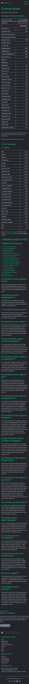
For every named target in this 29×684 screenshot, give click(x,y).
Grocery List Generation (6, 644)
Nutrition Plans (4, 643)
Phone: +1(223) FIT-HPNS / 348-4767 (9, 668)
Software (3, 646)
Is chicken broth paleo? (8, 267)
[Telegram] (19, 681)
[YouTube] (17, 681)
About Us (3, 656)
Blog (2, 649)
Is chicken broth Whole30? (9, 270)
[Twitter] (11, 681)
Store (2, 647)
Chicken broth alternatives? (9, 269)
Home (2, 639)
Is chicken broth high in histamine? (11, 263)
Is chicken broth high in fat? (9, 257)
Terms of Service (5, 661)
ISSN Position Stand (10, 233)
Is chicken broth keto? (8, 251)
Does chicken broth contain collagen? (11, 262)
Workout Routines (5, 659)
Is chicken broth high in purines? (10, 265)
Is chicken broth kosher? (8, 276)
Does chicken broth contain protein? (11, 253)
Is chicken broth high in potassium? (11, 258)
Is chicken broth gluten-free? (9, 246)
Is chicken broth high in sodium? (10, 260)
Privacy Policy (4, 663)
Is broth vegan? (6, 274)
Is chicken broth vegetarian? (9, 248)
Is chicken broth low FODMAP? (10, 272)
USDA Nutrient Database (11, 232)
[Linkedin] (14, 681)
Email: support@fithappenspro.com (9, 670)
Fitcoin (2, 651)
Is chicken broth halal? (8, 250)
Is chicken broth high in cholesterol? (11, 255)
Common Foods (5, 658)
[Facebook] (9, 681)
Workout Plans (4, 641)
